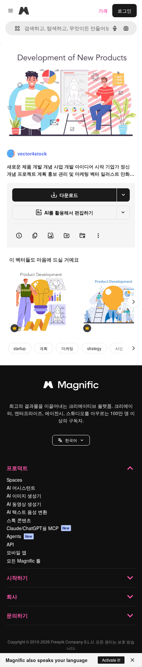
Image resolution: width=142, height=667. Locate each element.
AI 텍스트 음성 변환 (27, 512)
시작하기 (17, 577)
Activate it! (111, 660)
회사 (12, 596)
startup (20, 348)
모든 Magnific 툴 (24, 560)
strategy (94, 348)
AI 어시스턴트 (21, 487)
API (10, 544)
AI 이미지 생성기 (24, 495)
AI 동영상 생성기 (24, 504)
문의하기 (17, 615)
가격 (103, 10)
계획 (44, 348)
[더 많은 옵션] (98, 235)
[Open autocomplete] (15, 28)
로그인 (124, 10)
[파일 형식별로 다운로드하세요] (123, 195)
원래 (38, 56)
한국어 (71, 440)
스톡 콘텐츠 (19, 520)
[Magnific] (71, 386)
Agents (19, 536)
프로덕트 (17, 468)
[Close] (132, 660)
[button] (71, 440)
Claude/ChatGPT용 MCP (38, 528)
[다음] (133, 302)
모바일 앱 (16, 552)
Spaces (14, 479)
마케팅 (67, 348)
